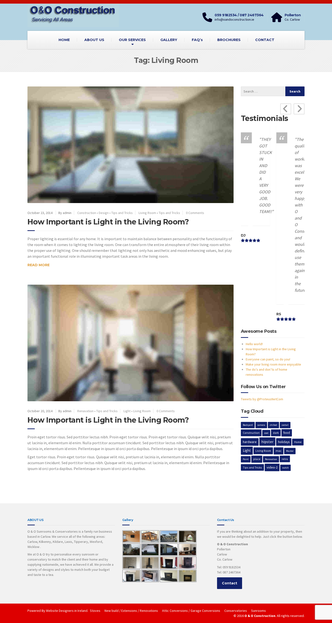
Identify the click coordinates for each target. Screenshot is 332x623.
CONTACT (264, 40)
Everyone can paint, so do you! (268, 359)
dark (276, 433)
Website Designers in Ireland (66, 610)
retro (285, 459)
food (286, 433)
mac (278, 450)
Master (290, 450)
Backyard (248, 425)
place (256, 459)
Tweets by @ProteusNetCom (262, 399)
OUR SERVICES (132, 40)
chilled (273, 425)
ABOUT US (94, 40)
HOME (64, 40)
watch (285, 467)
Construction (86, 213)
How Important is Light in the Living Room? (108, 221)
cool (266, 433)
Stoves (95, 610)
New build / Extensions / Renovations (131, 610)
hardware (250, 442)
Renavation (85, 411)
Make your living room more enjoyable (273, 364)
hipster (267, 441)
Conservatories (235, 610)
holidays (283, 442)
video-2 (272, 467)
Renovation (271, 459)
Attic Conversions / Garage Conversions (191, 610)
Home (298, 442)
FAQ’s (197, 40)
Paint (246, 459)
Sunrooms (258, 610)
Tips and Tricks (122, 213)
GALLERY (168, 40)
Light (127, 411)
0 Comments (195, 213)
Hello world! (254, 344)
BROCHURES (229, 40)
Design (104, 213)
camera (261, 425)
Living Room (147, 213)
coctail (285, 425)
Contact (229, 583)
